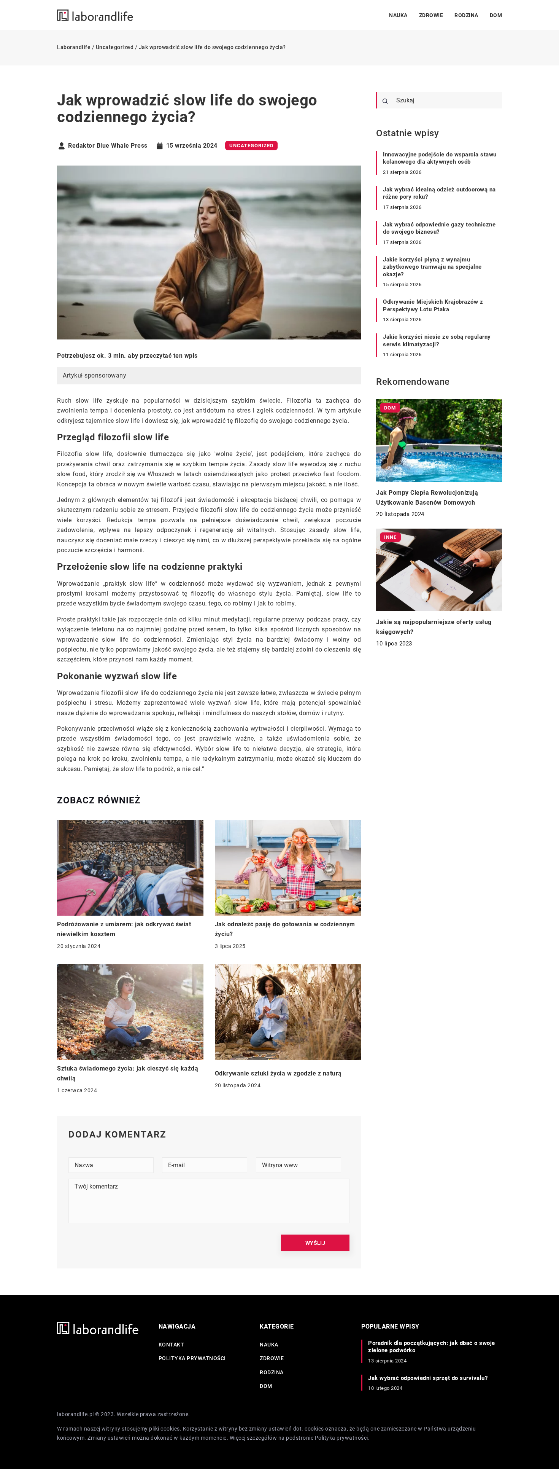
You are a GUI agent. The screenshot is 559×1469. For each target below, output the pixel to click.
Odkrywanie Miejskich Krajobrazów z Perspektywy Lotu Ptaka (433, 305)
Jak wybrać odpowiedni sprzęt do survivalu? (428, 1378)
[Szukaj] (385, 101)
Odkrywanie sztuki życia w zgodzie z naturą (278, 1073)
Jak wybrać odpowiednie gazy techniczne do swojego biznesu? (439, 228)
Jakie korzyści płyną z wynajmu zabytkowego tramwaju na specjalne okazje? (432, 267)
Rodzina (466, 15)
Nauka (398, 15)
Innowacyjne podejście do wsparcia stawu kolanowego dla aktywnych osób (440, 158)
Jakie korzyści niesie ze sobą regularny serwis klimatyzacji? (437, 340)
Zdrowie (431, 15)
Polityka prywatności (192, 1358)
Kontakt (171, 1345)
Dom (496, 15)
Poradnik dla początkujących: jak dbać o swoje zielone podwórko (431, 1347)
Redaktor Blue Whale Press (108, 145)
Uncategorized (251, 145)
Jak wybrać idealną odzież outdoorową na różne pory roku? (439, 193)
